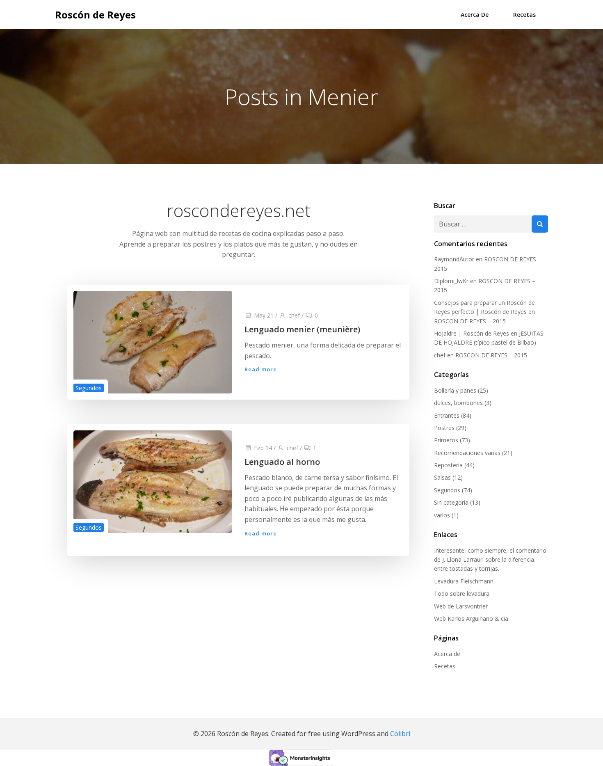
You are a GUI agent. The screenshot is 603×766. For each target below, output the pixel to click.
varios (442, 515)
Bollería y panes (455, 390)
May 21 (264, 315)
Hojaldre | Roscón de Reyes (471, 333)
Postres (444, 428)
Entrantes (446, 415)
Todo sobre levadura (461, 593)
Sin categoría (451, 502)
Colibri (400, 733)
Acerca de (475, 14)
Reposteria (448, 465)
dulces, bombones (458, 403)
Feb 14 (263, 448)
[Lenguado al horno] (152, 480)
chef (294, 315)
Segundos (88, 388)
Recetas (524, 14)
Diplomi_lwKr (451, 281)
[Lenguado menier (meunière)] (152, 341)
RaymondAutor (454, 259)
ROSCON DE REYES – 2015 (470, 321)
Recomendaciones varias (467, 453)
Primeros (446, 440)
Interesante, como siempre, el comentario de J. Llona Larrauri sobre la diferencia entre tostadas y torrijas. (490, 559)
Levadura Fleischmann (463, 581)
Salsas (442, 477)
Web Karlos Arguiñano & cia (471, 618)
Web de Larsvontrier (461, 606)
